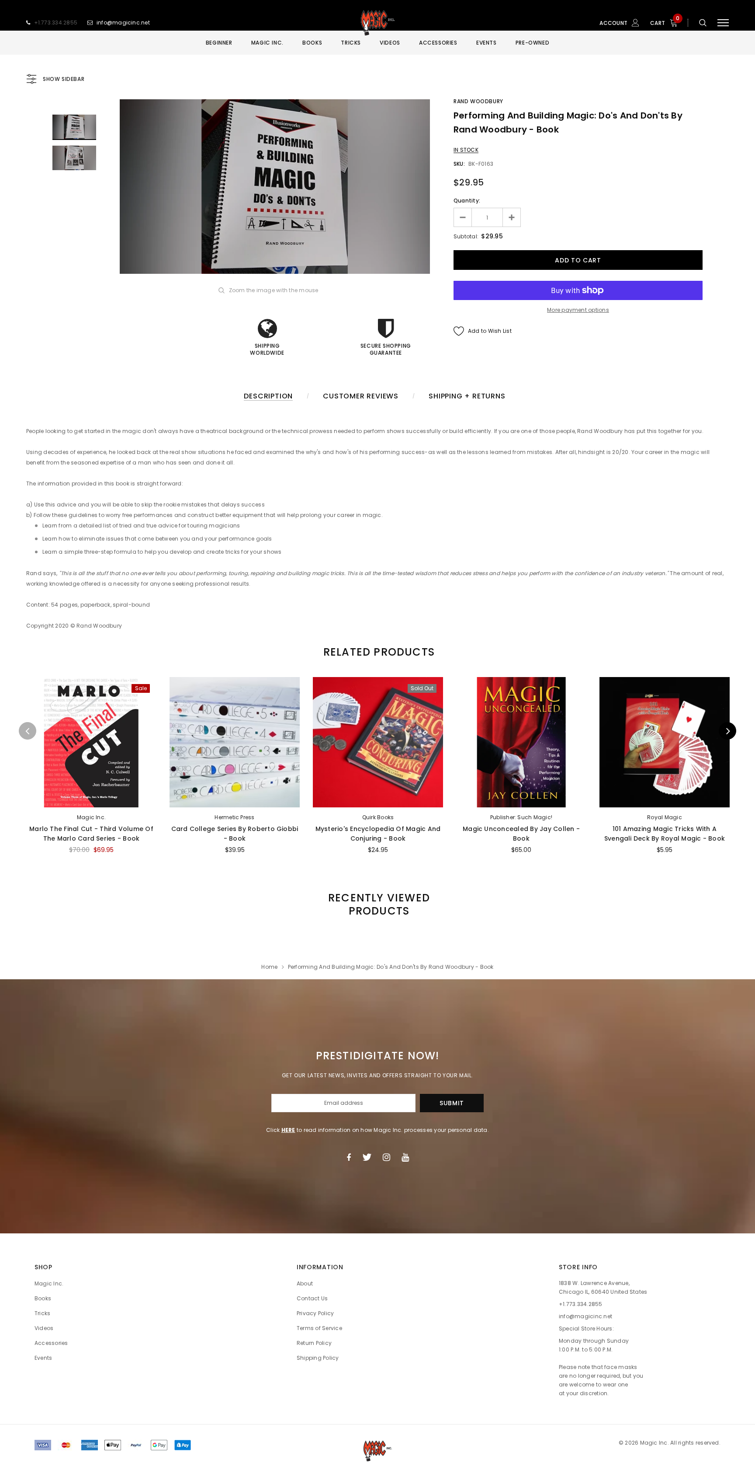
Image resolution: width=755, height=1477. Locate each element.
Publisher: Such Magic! (521, 817)
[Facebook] (348, 1157)
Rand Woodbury (478, 101)
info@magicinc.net (123, 22)
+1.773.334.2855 (56, 22)
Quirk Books (378, 817)
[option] (275, 186)
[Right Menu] (723, 23)
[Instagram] (386, 1157)
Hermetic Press (234, 817)
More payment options (578, 310)
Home (269, 967)
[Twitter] (366, 1157)
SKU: (459, 164)
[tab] (377, 652)
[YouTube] (405, 1157)
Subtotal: (466, 236)
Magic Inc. (91, 817)
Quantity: (467, 200)
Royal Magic (664, 817)
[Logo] (377, 23)
